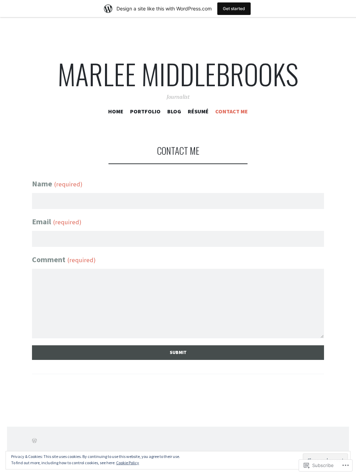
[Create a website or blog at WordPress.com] (34, 440)
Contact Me (231, 111)
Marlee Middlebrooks (178, 74)
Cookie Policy (127, 462)
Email (56, 221)
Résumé (198, 111)
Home (115, 111)
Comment (64, 259)
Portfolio (145, 111)
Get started (234, 8)
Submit (178, 352)
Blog (174, 111)
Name (57, 183)
